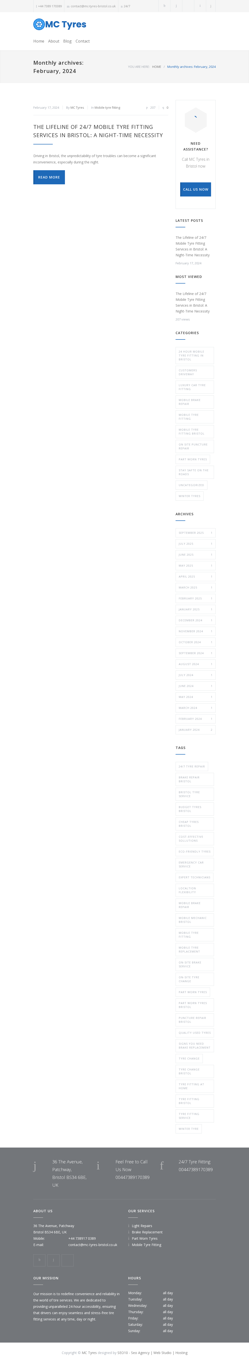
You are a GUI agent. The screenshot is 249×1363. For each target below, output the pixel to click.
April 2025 (196, 576)
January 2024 (196, 729)
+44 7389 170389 (50, 6)
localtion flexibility (187, 890)
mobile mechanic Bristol (193, 920)
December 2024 (196, 620)
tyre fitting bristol (189, 1101)
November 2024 (196, 631)
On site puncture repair (193, 446)
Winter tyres (189, 496)
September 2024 (196, 653)
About (53, 41)
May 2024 (196, 697)
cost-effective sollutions (191, 838)
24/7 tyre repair (192, 766)
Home (38, 41)
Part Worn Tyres (193, 459)
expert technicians (194, 877)
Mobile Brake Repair (190, 402)
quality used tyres (195, 1032)
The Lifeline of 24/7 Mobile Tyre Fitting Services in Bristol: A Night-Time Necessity (193, 246)
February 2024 (196, 719)
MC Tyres (77, 107)
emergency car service (191, 864)
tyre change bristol (189, 1071)
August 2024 (196, 664)
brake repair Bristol (189, 779)
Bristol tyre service (189, 794)
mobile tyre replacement (189, 949)
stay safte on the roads (194, 472)
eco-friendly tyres (195, 851)
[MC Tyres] (60, 24)
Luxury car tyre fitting (192, 387)
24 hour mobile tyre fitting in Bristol (191, 355)
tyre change (189, 1058)
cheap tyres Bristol (189, 824)
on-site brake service (190, 964)
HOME (156, 66)
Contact (83, 41)
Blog (67, 41)
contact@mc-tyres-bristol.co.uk (93, 6)
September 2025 (196, 533)
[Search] (211, 6)
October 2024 (196, 642)
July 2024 (196, 675)
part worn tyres (193, 992)
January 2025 (196, 609)
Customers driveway (188, 372)
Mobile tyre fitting (107, 107)
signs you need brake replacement (195, 1045)
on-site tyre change (189, 979)
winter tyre (189, 1129)
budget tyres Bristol (190, 809)
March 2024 (196, 708)
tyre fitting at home (191, 1086)
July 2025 (196, 543)
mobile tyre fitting (189, 934)
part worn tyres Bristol (193, 1005)
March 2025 (196, 587)
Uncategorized (191, 485)
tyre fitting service (189, 1116)
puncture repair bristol (192, 1020)
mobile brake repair (190, 905)
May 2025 (196, 565)
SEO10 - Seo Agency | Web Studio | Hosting (152, 1352)
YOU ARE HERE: (139, 66)
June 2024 (196, 686)
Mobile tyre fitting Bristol (192, 431)
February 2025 (196, 598)
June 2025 (196, 554)
